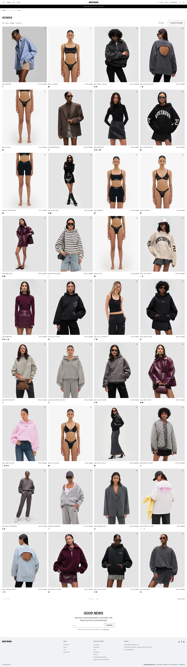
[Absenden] (87, 338)
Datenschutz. (72, 342)
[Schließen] (123, 321)
